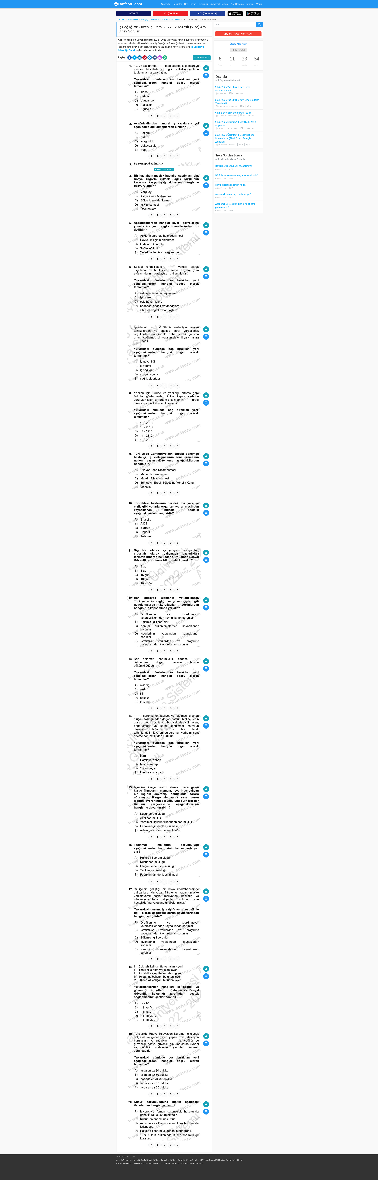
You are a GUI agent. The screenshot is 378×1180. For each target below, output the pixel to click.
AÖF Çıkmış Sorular (207, 1160)
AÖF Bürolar (237, 1160)
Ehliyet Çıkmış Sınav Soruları (177, 1163)
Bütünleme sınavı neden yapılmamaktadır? (236, 175)
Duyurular (203, 4)
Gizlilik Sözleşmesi (196, 1163)
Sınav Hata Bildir (201, 57)
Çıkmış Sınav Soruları (171, 19)
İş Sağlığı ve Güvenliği (150, 19)
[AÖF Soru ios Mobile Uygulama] (235, 13)
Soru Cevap (190, 4)
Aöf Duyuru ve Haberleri (227, 80)
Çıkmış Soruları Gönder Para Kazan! (233, 112)
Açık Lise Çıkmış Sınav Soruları (153, 1163)
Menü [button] (259, 4)
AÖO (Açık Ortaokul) (207, 13)
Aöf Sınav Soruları (191, 1160)
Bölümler (177, 4)
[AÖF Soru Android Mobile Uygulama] (253, 13)
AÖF (119, 1157)
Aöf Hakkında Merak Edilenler (230, 159)
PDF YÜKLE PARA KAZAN (238, 34)
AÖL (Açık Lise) (171, 13)
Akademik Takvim (219, 4)
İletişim (250, 4)
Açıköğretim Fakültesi (142, 1160)
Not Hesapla (237, 4)
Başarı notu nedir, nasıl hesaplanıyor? (234, 166)
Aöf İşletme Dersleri (224, 1160)
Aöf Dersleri (133, 19)
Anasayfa (165, 4)
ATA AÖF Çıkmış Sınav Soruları (128, 1163)
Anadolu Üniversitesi (124, 1160)
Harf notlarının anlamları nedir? (230, 184)
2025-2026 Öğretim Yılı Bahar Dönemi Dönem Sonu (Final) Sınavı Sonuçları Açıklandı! (234, 138)
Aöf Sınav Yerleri (176, 1160)
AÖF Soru (120, 19)
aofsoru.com (127, 4)
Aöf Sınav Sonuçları (160, 1160)
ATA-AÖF (133, 13)
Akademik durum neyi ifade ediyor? (233, 194)
